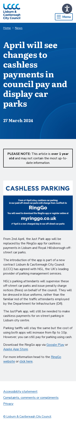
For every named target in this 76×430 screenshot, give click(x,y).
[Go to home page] (11, 11)
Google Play (55, 344)
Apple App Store (15, 349)
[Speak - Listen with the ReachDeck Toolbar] (67, 8)
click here (26, 361)
